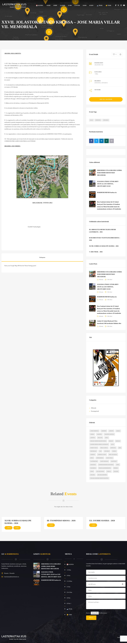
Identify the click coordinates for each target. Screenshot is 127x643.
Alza (91, 120)
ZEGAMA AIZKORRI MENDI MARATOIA (99, 478)
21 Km (70, 5)
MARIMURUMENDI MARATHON (106, 464)
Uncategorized (95, 411)
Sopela (109, 471)
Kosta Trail (109, 457)
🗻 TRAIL (100, 5)
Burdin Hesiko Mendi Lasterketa (99, 444)
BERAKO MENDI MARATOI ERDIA (98, 441)
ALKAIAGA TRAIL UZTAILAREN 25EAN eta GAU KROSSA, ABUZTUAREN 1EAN (107, 184)
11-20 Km (62, 5)
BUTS (112, 444)
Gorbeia (92, 454)
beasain (100, 437)
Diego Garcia (104, 447)
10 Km (55, 5)
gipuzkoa (106, 451)
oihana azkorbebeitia (105, 468)
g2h (100, 451)
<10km (96, 74)
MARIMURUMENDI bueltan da (107, 192)
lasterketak (93, 461)
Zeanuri (116, 471)
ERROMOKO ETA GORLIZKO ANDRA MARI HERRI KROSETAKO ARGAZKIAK (109, 173)
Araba (118, 430)
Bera (106, 437)
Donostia (98, 120)
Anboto (111, 430)
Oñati (91, 471)
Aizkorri (104, 430)
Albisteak (101, 279)
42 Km (84, 5)
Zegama (92, 474)
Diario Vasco (93, 447)
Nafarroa (93, 468)
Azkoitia (99, 434)
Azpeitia (92, 437)
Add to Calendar (106, 99)
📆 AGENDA (39, 5)
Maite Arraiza (104, 461)
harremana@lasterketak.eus (11, 576)
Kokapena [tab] (42, 257)
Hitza (91, 457)
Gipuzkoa (105, 120)
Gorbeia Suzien (102, 454)
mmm (117, 464)
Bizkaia (118, 441)
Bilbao (111, 441)
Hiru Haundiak (113, 454)
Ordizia (116, 468)
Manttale (113, 461)
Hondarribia (99, 457)
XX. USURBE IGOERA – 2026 (102, 521)
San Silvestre (100, 471)
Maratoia (93, 464)
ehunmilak (93, 451)
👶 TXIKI (108, 5)
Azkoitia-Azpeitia (109, 434)
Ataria (92, 434)
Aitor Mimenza (94, 430)
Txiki (17, 527)
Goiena (114, 451)
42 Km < (91, 5)
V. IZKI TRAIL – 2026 (95, 252)
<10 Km (48, 5)
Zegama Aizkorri (102, 474)
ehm (120, 447)
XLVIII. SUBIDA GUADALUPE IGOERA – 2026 (103, 246)
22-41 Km (77, 5)
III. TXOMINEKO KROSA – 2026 (61, 521)
